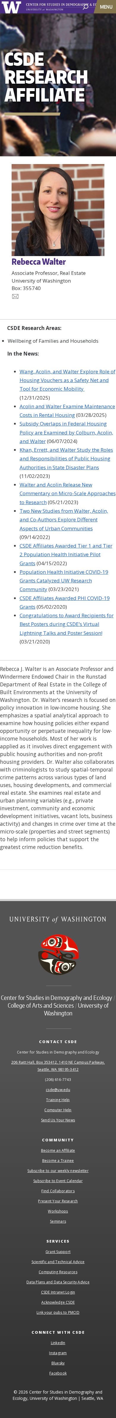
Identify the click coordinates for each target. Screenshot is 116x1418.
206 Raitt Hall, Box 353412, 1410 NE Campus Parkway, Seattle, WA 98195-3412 (58, 1066)
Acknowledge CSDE (58, 1302)
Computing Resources (58, 1271)
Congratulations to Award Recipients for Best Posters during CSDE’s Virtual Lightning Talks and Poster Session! (67, 624)
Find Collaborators (58, 1190)
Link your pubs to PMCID (58, 1312)
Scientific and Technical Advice (58, 1261)
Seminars (58, 1221)
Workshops (58, 1211)
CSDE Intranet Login (58, 1292)
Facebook (58, 1373)
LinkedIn (58, 1342)
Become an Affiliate (58, 1150)
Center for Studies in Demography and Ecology (56, 997)
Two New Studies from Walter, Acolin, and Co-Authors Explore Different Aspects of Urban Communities (64, 519)
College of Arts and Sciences (41, 1005)
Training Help (58, 1099)
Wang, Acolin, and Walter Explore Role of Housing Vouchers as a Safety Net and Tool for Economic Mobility (67, 380)
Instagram (58, 1352)
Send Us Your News (58, 1120)
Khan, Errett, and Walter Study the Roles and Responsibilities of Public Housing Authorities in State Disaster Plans (66, 458)
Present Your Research (58, 1201)
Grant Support (58, 1251)
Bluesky (58, 1363)
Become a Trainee (58, 1160)
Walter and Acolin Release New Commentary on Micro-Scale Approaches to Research (68, 493)
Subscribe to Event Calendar (58, 1180)
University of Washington (12, 6)
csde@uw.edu (58, 1089)
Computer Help (57, 1109)
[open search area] (85, 6)
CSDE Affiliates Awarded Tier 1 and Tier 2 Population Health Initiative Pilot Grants (66, 554)
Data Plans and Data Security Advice (58, 1282)
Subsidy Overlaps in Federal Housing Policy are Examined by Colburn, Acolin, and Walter (66, 432)
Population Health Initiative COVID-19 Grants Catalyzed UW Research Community (64, 580)
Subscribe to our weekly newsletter (58, 1170)
